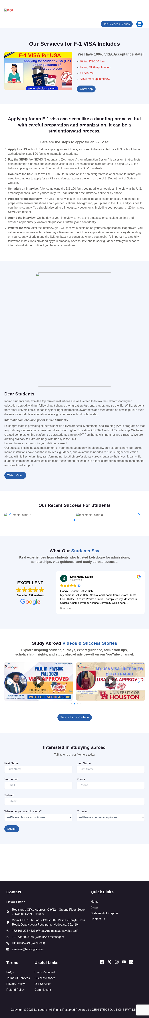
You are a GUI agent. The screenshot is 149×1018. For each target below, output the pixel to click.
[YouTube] (124, 962)
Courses (82, 811)
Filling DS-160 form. (93, 61)
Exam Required (45, 972)
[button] (139, 515)
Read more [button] (66, 608)
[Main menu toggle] (141, 10)
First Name (11, 763)
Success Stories (45, 978)
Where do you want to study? (23, 811)
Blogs (94, 907)
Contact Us (98, 919)
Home (94, 901)
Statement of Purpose (104, 913)
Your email (11, 779)
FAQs (10, 972)
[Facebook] (102, 962)
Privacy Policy (15, 983)
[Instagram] (116, 962)
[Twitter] (109, 962)
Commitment (43, 989)
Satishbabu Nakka (81, 576)
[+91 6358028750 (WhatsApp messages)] (35, 937)
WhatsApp (86, 88)
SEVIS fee (87, 73)
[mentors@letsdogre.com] (24, 949)
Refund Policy (15, 989)
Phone (81, 779)
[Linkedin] (131, 962)
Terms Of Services (18, 978)
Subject (9, 795)
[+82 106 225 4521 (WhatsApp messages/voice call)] (42, 931)
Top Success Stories (117, 23)
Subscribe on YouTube (74, 717)
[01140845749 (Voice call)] (25, 943)
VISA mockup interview (95, 78)
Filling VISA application (95, 67)
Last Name (84, 763)
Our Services (43, 983)
